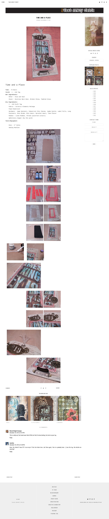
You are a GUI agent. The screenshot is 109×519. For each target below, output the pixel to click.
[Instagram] (104, 2)
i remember (60, 422)
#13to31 (54, 487)
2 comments (8, 388)
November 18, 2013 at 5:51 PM (17, 433)
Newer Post (9, 477)
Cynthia (12, 443)
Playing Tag (54, 513)
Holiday (54, 510)
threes (8, 422)
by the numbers (36, 422)
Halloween (54, 507)
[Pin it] (45, 388)
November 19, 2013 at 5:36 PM (17, 445)
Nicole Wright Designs (16, 431)
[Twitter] (99, 2)
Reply (11, 437)
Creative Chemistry (54, 504)
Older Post (77, 477)
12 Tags (54, 490)
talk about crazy (13, 2)
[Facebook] (106, 2)
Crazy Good (54, 498)
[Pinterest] (93, 53)
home (3, 2)
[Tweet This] (43, 388)
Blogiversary (54, 493)
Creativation (54, 501)
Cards (54, 495)
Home (18, 499)
